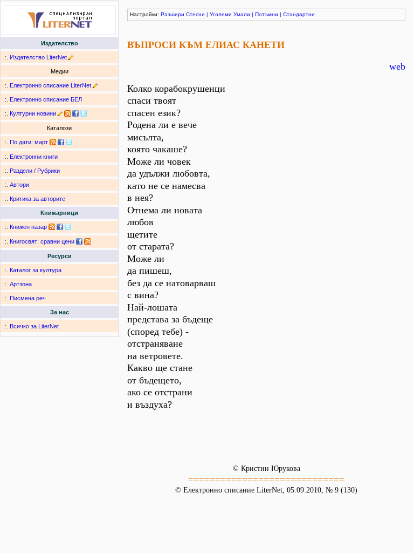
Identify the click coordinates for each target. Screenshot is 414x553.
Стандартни (299, 14)
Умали (241, 14)
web (397, 66)
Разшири (172, 14)
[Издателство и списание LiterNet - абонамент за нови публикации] (53, 142)
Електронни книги (34, 156)
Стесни (195, 14)
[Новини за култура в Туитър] (83, 113)
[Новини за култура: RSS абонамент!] (67, 113)
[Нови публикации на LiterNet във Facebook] (61, 142)
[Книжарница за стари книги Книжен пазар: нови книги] (52, 227)
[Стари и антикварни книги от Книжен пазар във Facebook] (60, 227)
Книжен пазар (28, 227)
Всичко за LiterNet (34, 326)
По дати (20, 142)
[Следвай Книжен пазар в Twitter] (68, 227)
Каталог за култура (35, 270)
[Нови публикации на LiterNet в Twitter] (69, 142)
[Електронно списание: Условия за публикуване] (95, 85)
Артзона (21, 284)
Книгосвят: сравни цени (42, 241)
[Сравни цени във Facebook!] (79, 241)
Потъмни (266, 14)
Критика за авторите (37, 198)
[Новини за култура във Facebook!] (75, 113)
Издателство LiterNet (38, 57)
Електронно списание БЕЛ (46, 99)
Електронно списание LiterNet (50, 85)
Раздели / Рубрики (35, 170)
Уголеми (221, 14)
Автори (19, 184)
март (41, 142)
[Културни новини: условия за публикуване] (60, 113)
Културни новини (33, 113)
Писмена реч (28, 298)
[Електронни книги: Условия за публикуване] (70, 57)
